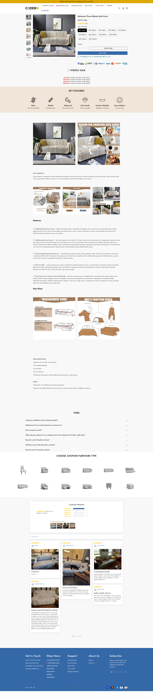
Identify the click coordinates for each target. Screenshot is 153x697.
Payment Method (72, 660)
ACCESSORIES (45, 11)
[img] (35, 543)
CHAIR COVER (99, 6)
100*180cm (92, 30)
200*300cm (113, 35)
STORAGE (109, 6)
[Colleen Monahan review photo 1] (45, 597)
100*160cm (82, 30)
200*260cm (103, 35)
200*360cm (93, 39)
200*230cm (92, 35)
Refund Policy (71, 666)
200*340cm (82, 39)
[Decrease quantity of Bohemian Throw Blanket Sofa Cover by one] (79, 48)
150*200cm (112, 30)
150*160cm (102, 30)
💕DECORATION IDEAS (62, 6)
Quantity (80, 44)
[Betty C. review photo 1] (45, 559)
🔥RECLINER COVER (76, 6)
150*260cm (82, 35)
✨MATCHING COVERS (47, 6)
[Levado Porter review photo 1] (76, 567)
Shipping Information (73, 671)
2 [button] (75, 636)
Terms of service (72, 663)
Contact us (91, 663)
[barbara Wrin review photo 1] (108, 559)
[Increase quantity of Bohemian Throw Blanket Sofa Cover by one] (86, 48)
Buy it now (102, 53)
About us (91, 660)
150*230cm (122, 30)
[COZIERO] (32, 8)
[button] (82, 23)
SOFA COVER (88, 6)
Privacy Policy (71, 669)
